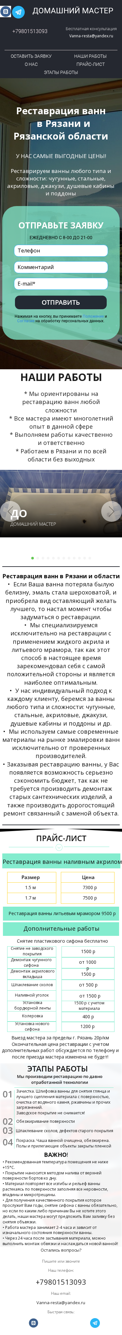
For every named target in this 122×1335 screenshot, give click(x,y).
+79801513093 (61, 1282)
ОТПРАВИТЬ (61, 302)
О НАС (31, 64)
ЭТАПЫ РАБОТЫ (61, 72)
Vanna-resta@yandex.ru (91, 36)
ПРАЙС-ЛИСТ (90, 64)
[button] (10, 511)
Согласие (25, 321)
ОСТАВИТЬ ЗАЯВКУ (31, 56)
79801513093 (31, 31)
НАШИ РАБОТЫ (90, 56)
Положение (93, 316)
